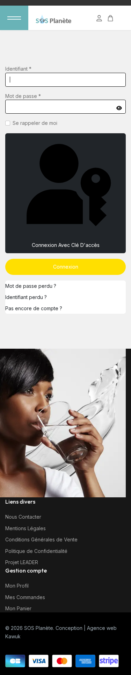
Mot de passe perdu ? (30, 286)
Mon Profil (17, 586)
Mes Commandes (25, 597)
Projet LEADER (21, 562)
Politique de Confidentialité (36, 551)
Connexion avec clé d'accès (66, 245)
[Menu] (14, 18)
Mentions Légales (25, 528)
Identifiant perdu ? (26, 297)
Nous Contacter (23, 517)
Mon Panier (18, 608)
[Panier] (110, 18)
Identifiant (18, 69)
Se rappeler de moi (35, 123)
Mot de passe (23, 96)
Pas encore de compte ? (33, 308)
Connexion (65, 267)
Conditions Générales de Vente (41, 539)
